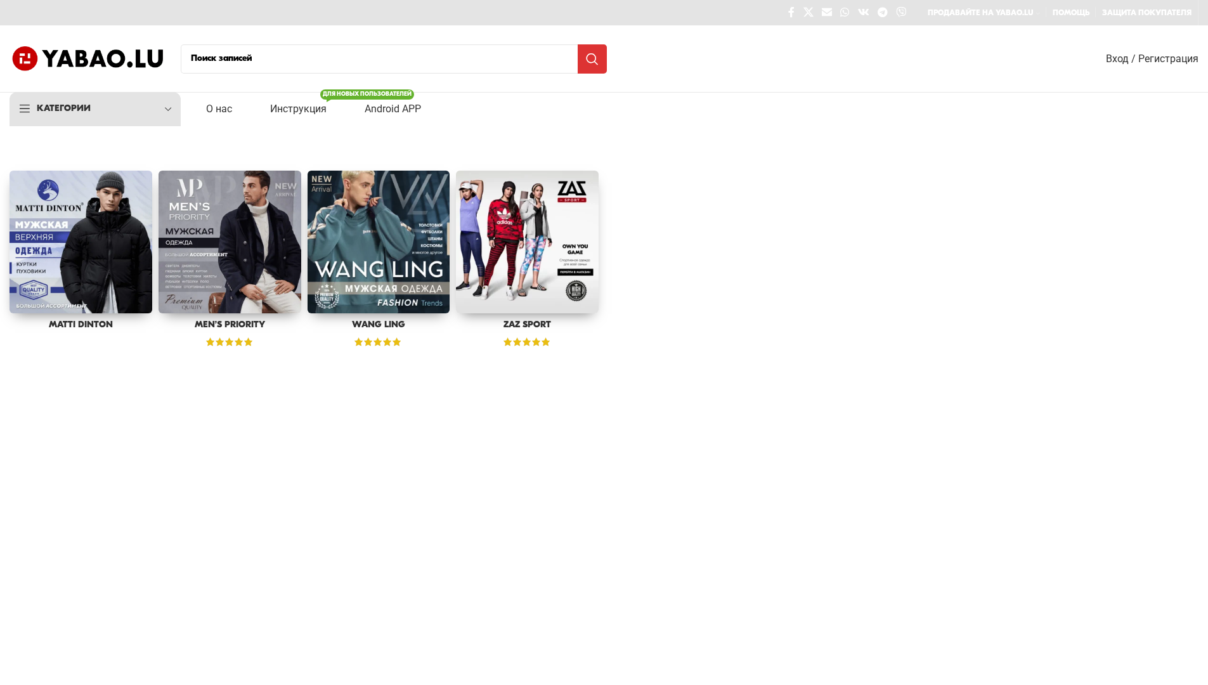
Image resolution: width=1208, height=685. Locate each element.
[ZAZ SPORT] (527, 242)
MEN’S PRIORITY (230, 325)
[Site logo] (89, 58)
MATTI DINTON (81, 325)
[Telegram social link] (882, 13)
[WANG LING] (379, 242)
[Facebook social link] (791, 13)
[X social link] (808, 13)
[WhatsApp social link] (845, 13)
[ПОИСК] (592, 59)
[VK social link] (863, 13)
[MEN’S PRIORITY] (230, 242)
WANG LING (378, 325)
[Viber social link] (901, 13)
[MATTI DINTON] (81, 242)
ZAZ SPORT (527, 325)
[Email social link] (826, 13)
